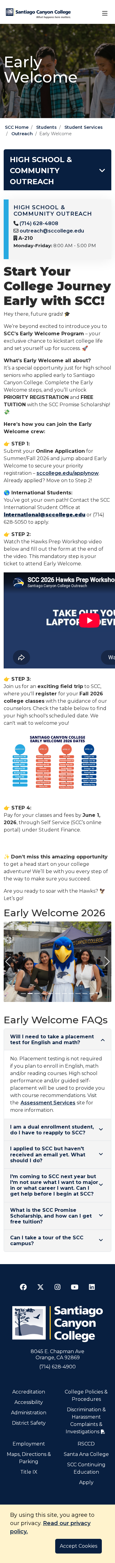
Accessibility (28, 1402)
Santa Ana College (86, 1454)
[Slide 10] (84, 993)
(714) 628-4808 (39, 223)
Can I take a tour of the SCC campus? (46, 1240)
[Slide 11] (91, 993)
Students (46, 127)
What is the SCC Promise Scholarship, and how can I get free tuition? (51, 1216)
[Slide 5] (50, 993)
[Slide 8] (71, 993)
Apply (86, 1482)
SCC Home (17, 127)
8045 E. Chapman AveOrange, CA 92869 (57, 1354)
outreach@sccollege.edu (52, 231)
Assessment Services (48, 1103)
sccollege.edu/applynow (67, 473)
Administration (28, 1413)
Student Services (83, 127)
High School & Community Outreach (41, 170)
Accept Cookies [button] (78, 1546)
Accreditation (28, 1392)
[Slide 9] (77, 993)
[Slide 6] (57, 993)
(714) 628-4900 (57, 1367)
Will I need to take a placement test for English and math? (52, 1039)
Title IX (28, 1472)
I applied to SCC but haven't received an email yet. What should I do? (47, 1154)
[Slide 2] (30, 993)
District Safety (29, 1423)
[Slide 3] (36, 993)
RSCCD (86, 1444)
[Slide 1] (23, 993)
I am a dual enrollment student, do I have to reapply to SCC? (52, 1130)
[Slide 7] (64, 993)
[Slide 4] (43, 993)
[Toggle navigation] (104, 13)
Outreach (22, 133)
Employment (29, 1444)
